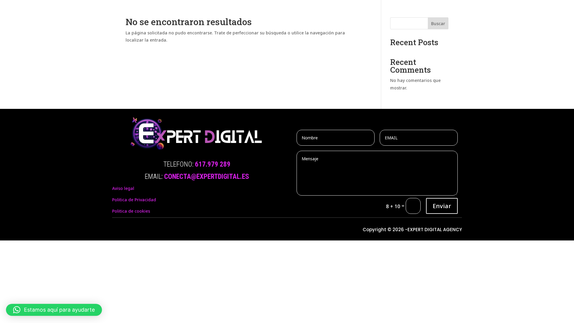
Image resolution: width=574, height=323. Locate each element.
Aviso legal (123, 188)
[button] (54, 310)
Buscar (438, 23)
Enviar (442, 206)
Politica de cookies (131, 211)
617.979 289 (212, 164)
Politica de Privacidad (134, 199)
